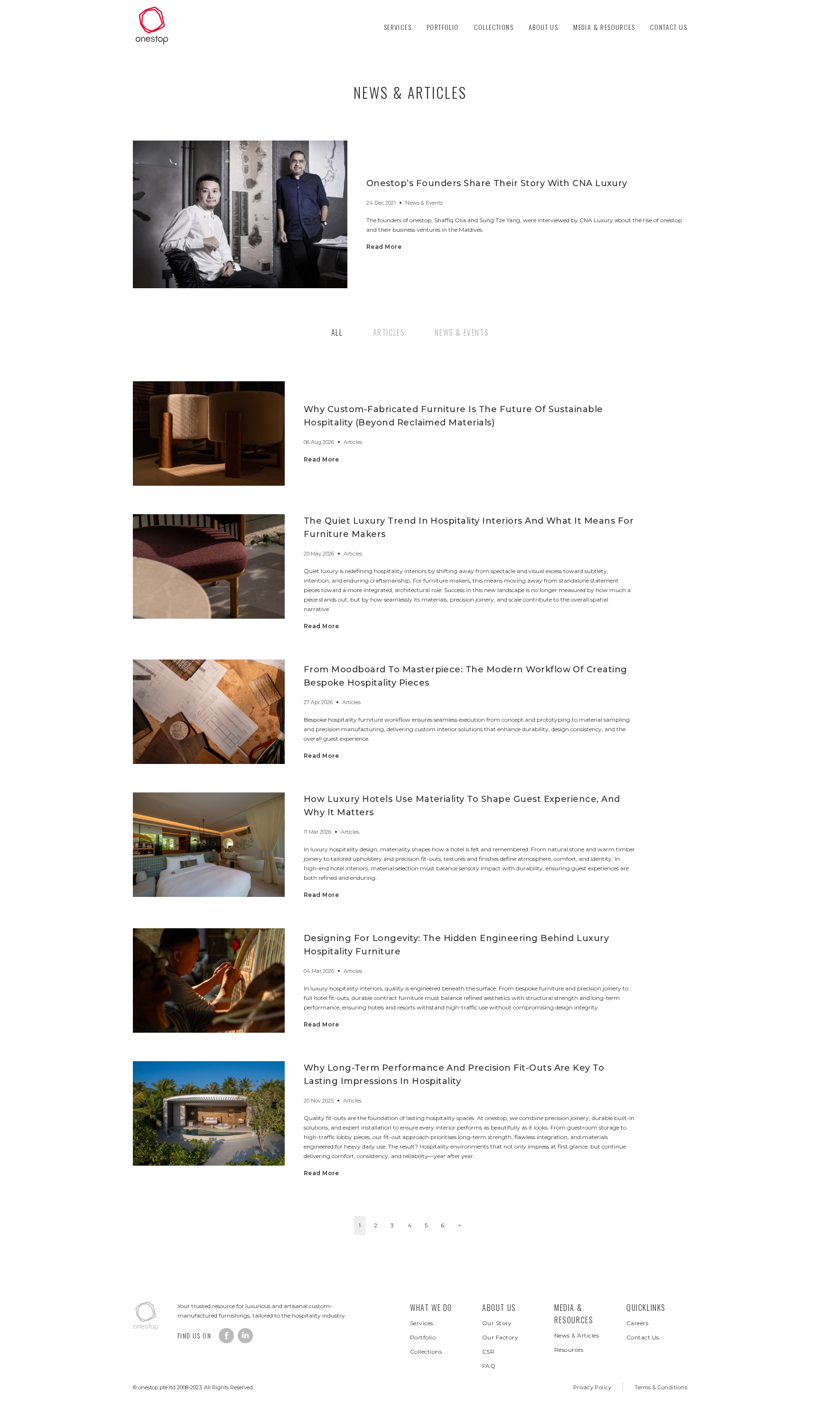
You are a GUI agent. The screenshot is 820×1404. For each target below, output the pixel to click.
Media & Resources (604, 27)
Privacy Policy (592, 1387)
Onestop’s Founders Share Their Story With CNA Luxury (496, 183)
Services (397, 27)
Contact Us (668, 27)
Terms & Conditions (660, 1387)
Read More (383, 246)
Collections (493, 27)
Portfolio (443, 27)
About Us (543, 27)
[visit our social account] (226, 1335)
